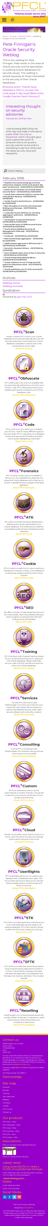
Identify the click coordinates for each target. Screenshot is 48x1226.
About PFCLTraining (24, 668)
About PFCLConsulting (24, 756)
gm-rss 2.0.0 (24, 296)
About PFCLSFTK (24, 981)
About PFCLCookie (24, 578)
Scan (24, 332)
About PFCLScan (24, 348)
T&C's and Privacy (20, 1204)
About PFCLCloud (24, 842)
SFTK (24, 962)
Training (24, 652)
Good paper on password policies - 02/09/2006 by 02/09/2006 (19, 221)
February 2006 (24, 36)
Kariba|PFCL (29, 1208)
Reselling (24, 1010)
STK (24, 918)
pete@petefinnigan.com (21, 1064)
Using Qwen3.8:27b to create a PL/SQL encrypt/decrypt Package (22, 1168)
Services (24, 698)
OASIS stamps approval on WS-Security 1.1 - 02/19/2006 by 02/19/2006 (23, 244)
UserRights (24, 871)
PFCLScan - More (9, 1122)
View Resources (8, 1096)
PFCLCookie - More (10, 1137)
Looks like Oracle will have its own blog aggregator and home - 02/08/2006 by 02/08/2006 (21, 215)
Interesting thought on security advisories (23, 110)
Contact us (7, 1112)
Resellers (6, 1100)
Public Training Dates (11, 1188)
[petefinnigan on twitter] (14, 1197)
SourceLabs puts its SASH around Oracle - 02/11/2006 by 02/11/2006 (23, 225)
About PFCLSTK (24, 932)
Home (5, 36)
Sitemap (31, 1204)
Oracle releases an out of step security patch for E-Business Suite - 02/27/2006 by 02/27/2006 (22, 264)
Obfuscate (24, 378)
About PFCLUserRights (24, 888)
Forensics (24, 471)
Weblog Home (11, 283)
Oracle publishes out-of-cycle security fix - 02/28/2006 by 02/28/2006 (23, 270)
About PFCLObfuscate (24, 395)
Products (6, 1087)
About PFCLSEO (24, 622)
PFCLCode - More (9, 1128)
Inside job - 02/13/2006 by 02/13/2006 (21, 236)
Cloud (24, 830)
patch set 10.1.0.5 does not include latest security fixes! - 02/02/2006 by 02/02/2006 (22, 191)
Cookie (24, 564)
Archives (13, 36)
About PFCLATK (24, 534)
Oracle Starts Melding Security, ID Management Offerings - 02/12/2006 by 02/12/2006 (21, 231)
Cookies (6, 1106)
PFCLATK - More (9, 1134)
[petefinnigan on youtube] (19, 1197)
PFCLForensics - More (11, 1131)
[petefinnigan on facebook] (9, 1197)
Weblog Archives (13, 286)
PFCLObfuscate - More (11, 1125)
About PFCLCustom (24, 800)
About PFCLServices (24, 714)
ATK (23, 517)
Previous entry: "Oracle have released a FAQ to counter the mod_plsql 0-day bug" (21, 90)
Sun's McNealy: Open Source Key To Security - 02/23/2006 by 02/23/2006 (24, 254)
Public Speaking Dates (11, 1185)
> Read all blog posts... (14, 1178)
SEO (23, 608)
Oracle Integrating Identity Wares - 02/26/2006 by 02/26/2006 (19, 259)
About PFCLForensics (24, 487)
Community (7, 1109)
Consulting (24, 744)
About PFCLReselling (24, 1025)
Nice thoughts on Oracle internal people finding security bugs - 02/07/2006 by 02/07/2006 (22, 208)
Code (24, 424)
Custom (24, 786)
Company (7, 1103)
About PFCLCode (24, 441)
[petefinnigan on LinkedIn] (5, 1197)
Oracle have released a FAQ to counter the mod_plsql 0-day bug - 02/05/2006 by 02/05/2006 (23, 196)
